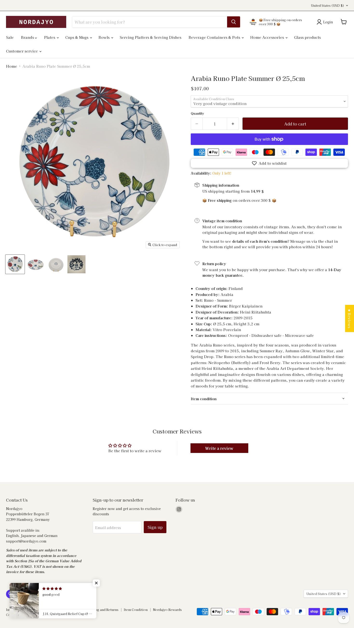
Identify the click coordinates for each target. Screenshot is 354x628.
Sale (10, 37)
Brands (28, 37)
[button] (269, 163)
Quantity (197, 113)
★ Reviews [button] (349, 318)
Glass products (307, 37)
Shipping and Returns (101, 609)
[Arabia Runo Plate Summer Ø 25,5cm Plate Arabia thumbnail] (15, 264)
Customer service (22, 50)
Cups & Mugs (77, 37)
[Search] (233, 21)
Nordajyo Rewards (167, 609)
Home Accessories (267, 37)
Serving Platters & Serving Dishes (150, 37)
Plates (50, 37)
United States (327, 5)
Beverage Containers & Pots (215, 37)
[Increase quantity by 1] (233, 124)
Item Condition (136, 609)
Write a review (219, 448)
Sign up (155, 527)
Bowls (104, 37)
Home (11, 66)
